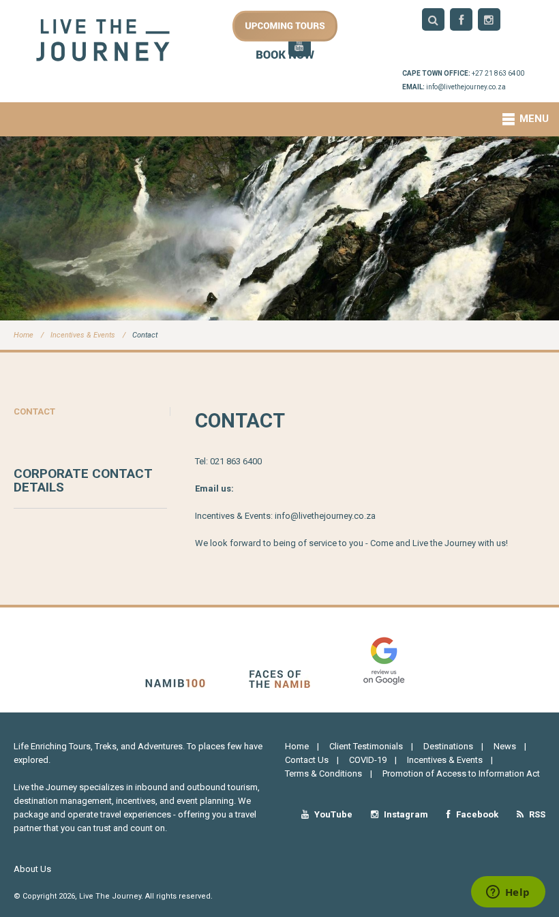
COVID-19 (368, 760)
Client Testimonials (366, 746)
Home (23, 335)
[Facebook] (461, 19)
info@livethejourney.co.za (466, 87)
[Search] (433, 19)
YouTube (332, 814)
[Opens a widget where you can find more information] (507, 893)
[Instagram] (489, 19)
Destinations (448, 746)
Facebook (476, 814)
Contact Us (307, 760)
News (505, 746)
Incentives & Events (82, 335)
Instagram (405, 814)
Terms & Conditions (323, 773)
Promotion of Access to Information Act (461, 773)
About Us (32, 869)
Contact (144, 335)
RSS (536, 814)
